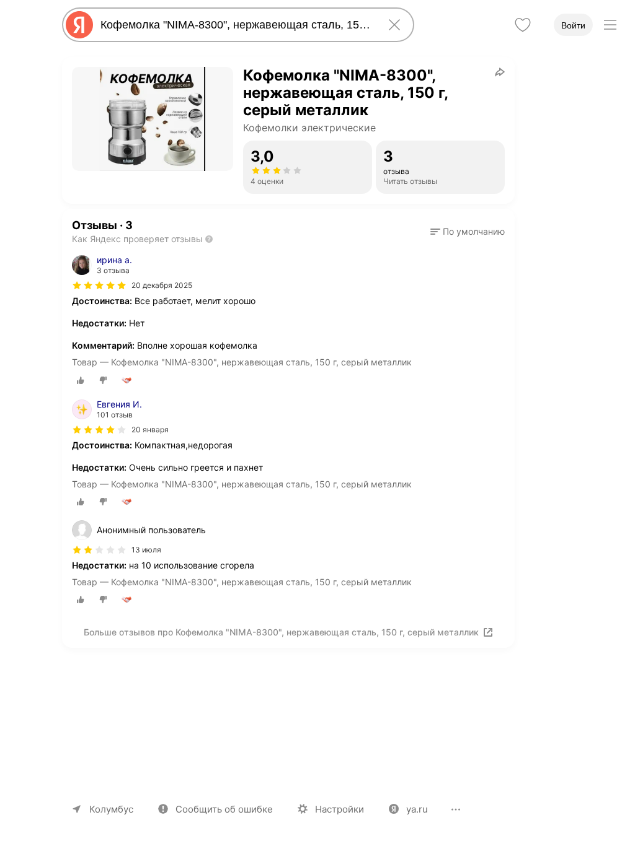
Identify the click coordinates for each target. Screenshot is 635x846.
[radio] (80, 380)
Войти (573, 25)
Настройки (339, 809)
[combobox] (235, 25)
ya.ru (417, 809)
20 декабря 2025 (161, 285)
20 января (150, 429)
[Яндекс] (79, 24)
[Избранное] (522, 24)
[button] (467, 231)
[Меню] (610, 24)
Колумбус (111, 809)
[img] (99, 285)
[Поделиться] (500, 72)
